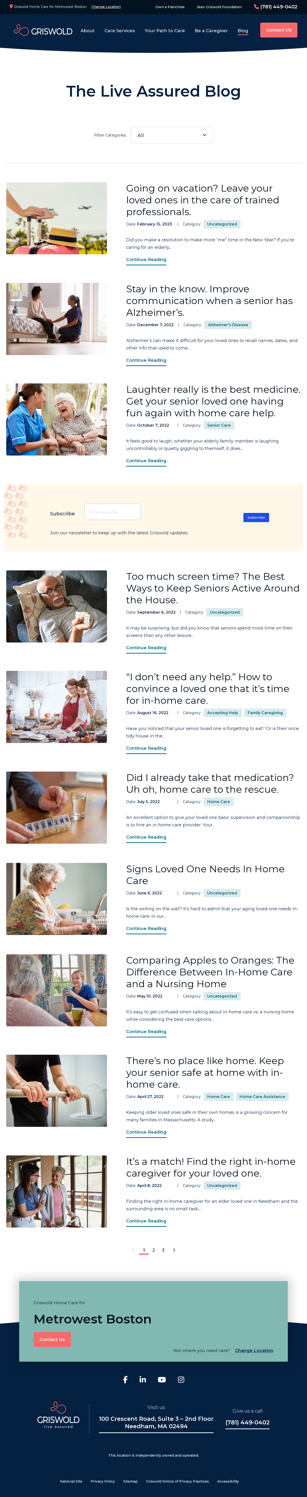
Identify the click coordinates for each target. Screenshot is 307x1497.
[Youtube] (162, 1380)
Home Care (218, 801)
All (140, 135)
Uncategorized (222, 224)
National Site (71, 1481)
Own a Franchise (170, 7)
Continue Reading (146, 259)
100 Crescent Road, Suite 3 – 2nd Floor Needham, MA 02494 (156, 1422)
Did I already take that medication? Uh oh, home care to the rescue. (210, 783)
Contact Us (278, 30)
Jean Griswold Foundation (219, 7)
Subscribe (256, 517)
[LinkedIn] (143, 1380)
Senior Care (219, 425)
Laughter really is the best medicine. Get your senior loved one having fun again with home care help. (213, 401)
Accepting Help (222, 713)
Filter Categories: (119, 135)
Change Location (106, 7)
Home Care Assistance (262, 1096)
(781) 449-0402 (278, 7)
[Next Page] (174, 1250)
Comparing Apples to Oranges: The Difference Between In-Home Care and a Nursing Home (210, 972)
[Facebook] (125, 1380)
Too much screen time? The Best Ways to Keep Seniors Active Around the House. (213, 588)
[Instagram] (181, 1380)
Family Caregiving (265, 713)
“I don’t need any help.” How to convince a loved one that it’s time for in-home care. (207, 688)
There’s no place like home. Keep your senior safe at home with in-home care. (205, 1072)
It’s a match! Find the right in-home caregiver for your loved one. (211, 1167)
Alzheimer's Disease (228, 325)
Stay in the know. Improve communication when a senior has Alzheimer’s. (209, 300)
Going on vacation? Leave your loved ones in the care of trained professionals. (202, 200)
